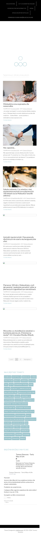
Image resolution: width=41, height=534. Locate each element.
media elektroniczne (26, 392)
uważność (25, 431)
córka (33, 377)
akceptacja (16, 377)
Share (7, 502)
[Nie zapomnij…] (20, 135)
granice (24, 381)
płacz (28, 415)
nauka (17, 396)
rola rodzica (30, 419)
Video (9, 497)
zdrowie (7, 438)
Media (31, 8)
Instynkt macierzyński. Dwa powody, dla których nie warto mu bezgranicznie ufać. (19, 239)
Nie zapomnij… (9, 148)
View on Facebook (8, 500)
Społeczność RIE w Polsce (20, 13)
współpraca (9, 434)
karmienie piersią (21, 384)
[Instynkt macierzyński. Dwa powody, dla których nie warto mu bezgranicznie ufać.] (20, 224)
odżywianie (9, 400)
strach (17, 427)
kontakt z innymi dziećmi (21, 388)
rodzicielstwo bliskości (14, 419)
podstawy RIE (9, 407)
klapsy (7, 388)
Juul (6, 384)
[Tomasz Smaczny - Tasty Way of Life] (8, 455)
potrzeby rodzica (23, 407)
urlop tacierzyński (12, 431)
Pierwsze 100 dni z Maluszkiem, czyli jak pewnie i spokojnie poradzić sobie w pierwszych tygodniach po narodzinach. (19, 287)
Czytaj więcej (7, 120)
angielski (26, 377)
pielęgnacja (29, 400)
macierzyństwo (10, 392)
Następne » (27, 359)
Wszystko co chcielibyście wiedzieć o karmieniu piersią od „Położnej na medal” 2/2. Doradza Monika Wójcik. (19, 333)
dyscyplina (8, 381)
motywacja (9, 396)
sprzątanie (8, 427)
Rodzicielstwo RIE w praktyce (17, 8)
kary (31, 384)
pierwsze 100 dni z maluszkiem (15, 404)
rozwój (7, 423)
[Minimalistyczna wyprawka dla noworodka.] (20, 91)
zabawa (19, 434)
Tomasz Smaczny (27, 108)
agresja (7, 377)
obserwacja (26, 396)
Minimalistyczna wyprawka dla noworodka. (16, 105)
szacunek (25, 427)
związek (15, 438)
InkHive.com (19, 530)
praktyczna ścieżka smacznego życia (19, 411)
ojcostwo (19, 400)
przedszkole (9, 415)
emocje (17, 381)
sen (26, 423)
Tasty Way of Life (21, 32)
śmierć (22, 438)
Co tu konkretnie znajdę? (26, 4)
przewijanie (20, 415)
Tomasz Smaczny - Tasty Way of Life (21, 472)
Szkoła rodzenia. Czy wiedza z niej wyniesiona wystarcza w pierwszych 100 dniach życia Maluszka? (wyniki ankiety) (18, 192)
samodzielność (18, 423)
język (11, 384)
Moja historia (10, 4)
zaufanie (26, 434)
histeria (32, 381)
